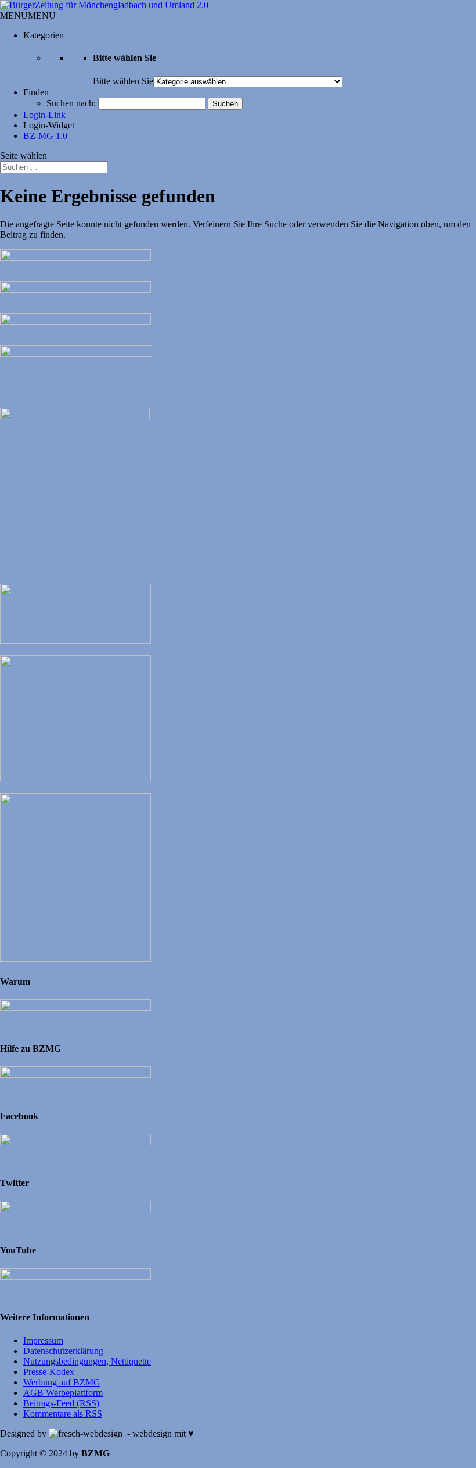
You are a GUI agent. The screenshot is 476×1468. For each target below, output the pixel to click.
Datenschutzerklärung (63, 1351)
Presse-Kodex (48, 1372)
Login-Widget (48, 125)
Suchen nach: (71, 103)
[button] (28, 15)
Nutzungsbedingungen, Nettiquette (87, 1361)
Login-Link (44, 115)
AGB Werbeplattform (63, 1393)
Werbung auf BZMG (61, 1382)
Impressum (43, 1340)
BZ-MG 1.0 (45, 136)
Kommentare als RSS (62, 1414)
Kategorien (43, 35)
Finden (36, 92)
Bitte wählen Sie (123, 81)
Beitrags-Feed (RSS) (61, 1403)
